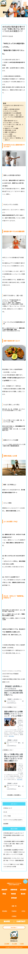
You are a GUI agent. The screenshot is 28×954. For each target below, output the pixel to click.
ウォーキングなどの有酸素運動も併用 (13, 118)
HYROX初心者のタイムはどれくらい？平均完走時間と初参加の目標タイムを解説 (13, 835)
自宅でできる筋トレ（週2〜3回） (13, 115)
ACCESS (23, 890)
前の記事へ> (17, 795)
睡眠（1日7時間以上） (11, 132)
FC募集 (22, 944)
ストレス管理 (8, 134)
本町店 (23, 911)
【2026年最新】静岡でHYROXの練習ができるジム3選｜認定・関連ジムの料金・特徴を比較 (13, 843)
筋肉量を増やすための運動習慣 (12, 113)
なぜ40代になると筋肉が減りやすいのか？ (14, 106)
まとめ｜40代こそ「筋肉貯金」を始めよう (14, 139)
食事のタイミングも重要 (11, 128)
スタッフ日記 (7, 816)
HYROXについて (7, 808)
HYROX (14, 898)
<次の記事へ (10, 795)
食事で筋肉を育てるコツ (10, 121)
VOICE (13, 894)
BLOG (23, 894)
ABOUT (4, 890)
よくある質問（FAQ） (11, 136)
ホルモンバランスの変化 (10, 111)
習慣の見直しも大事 (10, 130)
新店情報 (5, 824)
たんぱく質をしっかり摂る (11, 122)
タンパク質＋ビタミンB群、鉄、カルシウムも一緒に (13, 125)
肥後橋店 (4, 911)
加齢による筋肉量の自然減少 (12, 109)
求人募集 (14, 944)
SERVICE (14, 890)
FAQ (4, 894)
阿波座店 (14, 911)
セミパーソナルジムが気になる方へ (13, 820)
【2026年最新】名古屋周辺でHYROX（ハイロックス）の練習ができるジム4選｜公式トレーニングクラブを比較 (13, 852)
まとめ (11, 36)
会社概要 (6, 944)
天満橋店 (14, 916)
